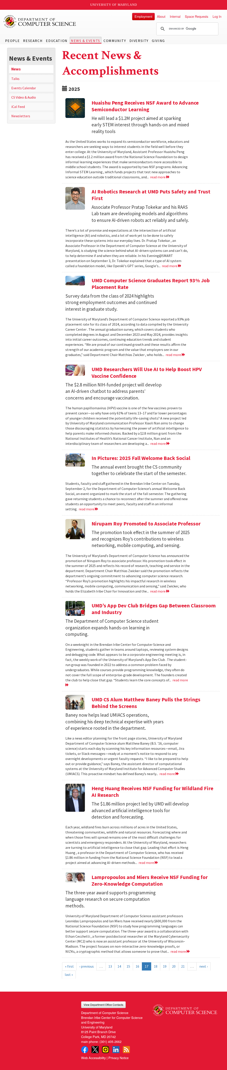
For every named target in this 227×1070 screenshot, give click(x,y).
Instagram (105, 1049)
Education (56, 40)
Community (115, 40)
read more (158, 177)
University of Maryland (113, 4)
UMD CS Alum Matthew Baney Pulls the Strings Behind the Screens (146, 703)
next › (203, 966)
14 (119, 966)
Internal (175, 16)
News (16, 69)
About (161, 16)
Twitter (95, 1049)
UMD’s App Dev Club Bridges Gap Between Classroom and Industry (154, 609)
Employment (143, 16)
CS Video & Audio (23, 97)
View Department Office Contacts (103, 1004)
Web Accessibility (93, 1057)
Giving (158, 40)
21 (183, 966)
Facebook (84, 1049)
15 (128, 966)
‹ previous (86, 966)
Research (33, 40)
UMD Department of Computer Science (39, 21)
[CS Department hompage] (185, 1008)
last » (69, 974)
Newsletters (20, 116)
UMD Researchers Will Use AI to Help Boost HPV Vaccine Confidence (147, 372)
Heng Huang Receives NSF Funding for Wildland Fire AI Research (152, 791)
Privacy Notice (118, 1057)
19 (164, 966)
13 (110, 966)
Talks (15, 78)
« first (69, 966)
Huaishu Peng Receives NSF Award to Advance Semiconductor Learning (145, 106)
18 (155, 966)
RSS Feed (126, 1049)
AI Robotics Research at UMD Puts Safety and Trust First (151, 195)
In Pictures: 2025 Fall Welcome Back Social (141, 458)
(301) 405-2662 (110, 1041)
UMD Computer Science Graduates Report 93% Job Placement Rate (151, 283)
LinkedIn (115, 1049)
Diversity (139, 40)
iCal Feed (18, 106)
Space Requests (196, 16)
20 (174, 966)
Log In (217, 16)
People (12, 40)
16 (137, 966)
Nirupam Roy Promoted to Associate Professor (146, 523)
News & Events (85, 40)
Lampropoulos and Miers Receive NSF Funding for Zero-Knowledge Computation (150, 880)
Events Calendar (23, 88)
